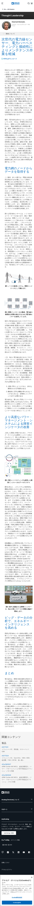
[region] (17, 890)
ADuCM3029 (6, 775)
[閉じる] (32, 877)
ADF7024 (5, 756)
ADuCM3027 (6, 764)
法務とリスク (5, 862)
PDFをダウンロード (10, 59)
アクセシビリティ (7, 869)
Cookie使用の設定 (17, 897)
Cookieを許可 (17, 902)
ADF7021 (5, 747)
